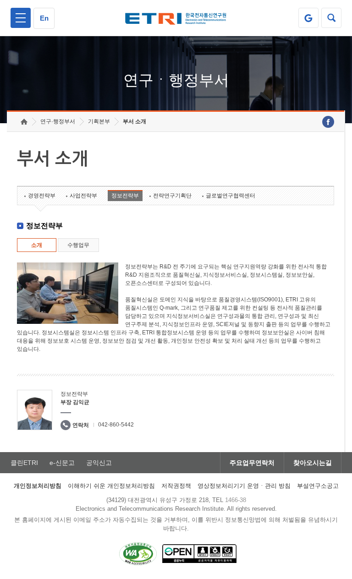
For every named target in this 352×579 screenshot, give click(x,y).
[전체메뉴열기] (21, 18)
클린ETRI (24, 462)
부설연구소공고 (318, 485)
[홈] (24, 122)
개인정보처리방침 (37, 485)
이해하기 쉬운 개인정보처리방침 (111, 485)
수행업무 (78, 245)
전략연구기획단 (172, 195)
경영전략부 (41, 195)
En (44, 18)
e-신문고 (62, 462)
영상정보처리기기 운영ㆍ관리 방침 (244, 485)
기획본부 (99, 121)
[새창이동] (308, 18)
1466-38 (235, 500)
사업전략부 (83, 195)
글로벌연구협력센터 (230, 195)
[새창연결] (328, 122)
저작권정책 (176, 485)
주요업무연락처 (252, 462)
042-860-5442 (116, 424)
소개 (36, 245)
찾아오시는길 (312, 462)
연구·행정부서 (57, 121)
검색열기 (331, 18)
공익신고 (99, 462)
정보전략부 (125, 195)
